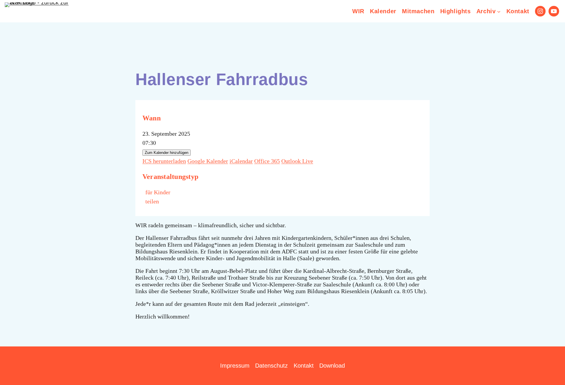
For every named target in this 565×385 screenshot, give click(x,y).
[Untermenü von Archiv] (499, 11)
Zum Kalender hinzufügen (166, 152)
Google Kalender (207, 161)
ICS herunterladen (164, 161)
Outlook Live (297, 161)
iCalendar (241, 161)
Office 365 (267, 161)
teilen (152, 201)
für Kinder (157, 192)
